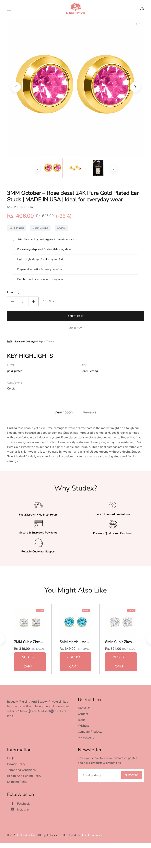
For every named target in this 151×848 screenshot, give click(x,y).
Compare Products (90, 732)
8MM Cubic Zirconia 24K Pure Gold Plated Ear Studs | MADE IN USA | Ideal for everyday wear (120, 642)
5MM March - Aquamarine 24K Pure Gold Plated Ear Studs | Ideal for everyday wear (74, 642)
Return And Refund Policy (24, 776)
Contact (83, 714)
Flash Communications (95, 835)
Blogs (81, 720)
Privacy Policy (16, 764)
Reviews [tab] (89, 412)
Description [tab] (64, 412)
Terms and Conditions (21, 770)
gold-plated (16, 228)
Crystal (61, 228)
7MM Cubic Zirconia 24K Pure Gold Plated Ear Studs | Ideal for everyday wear (28, 642)
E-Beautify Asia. (27, 835)
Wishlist (83, 726)
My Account (86, 737)
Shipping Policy (17, 782)
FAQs (10, 758)
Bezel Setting (40, 228)
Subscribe (131, 775)
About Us (84, 708)
